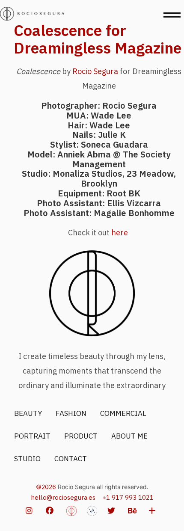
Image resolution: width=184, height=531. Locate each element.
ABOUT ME (129, 436)
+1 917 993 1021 (128, 497)
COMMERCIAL (123, 413)
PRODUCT (81, 436)
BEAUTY (28, 413)
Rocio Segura (95, 71)
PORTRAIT (32, 436)
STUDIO (27, 458)
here (120, 232)
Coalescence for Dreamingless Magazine (97, 39)
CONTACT (70, 458)
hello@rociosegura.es (63, 497)
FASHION (71, 413)
